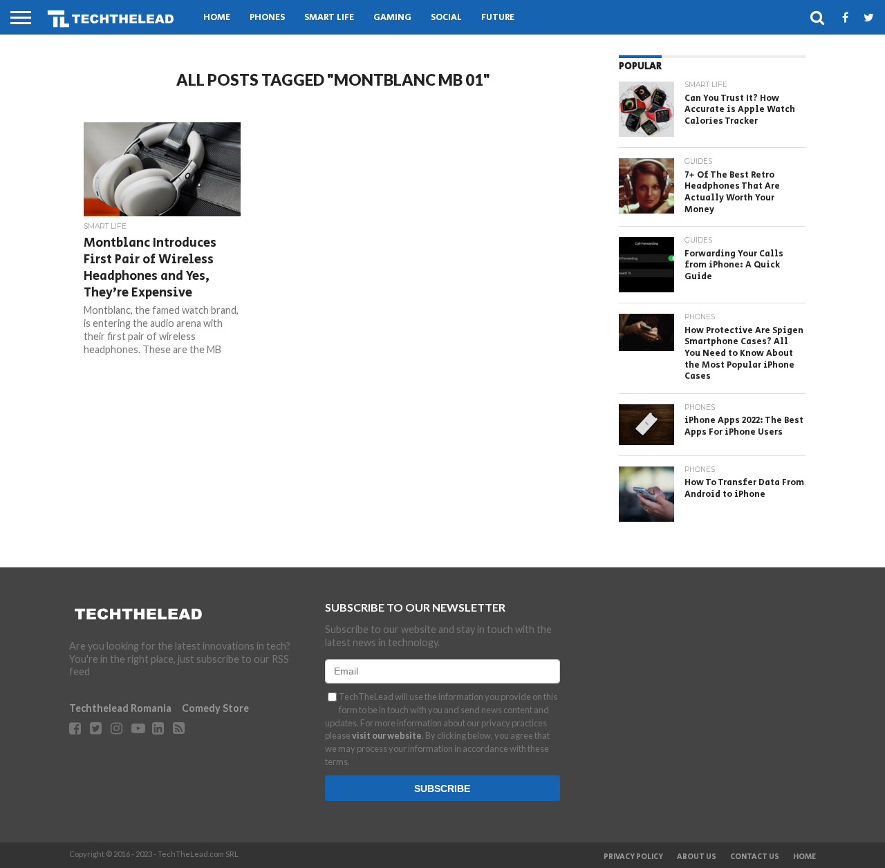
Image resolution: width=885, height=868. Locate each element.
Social (446, 17)
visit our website (387, 735)
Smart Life (329, 17)
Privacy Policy (633, 856)
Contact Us (754, 856)
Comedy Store (215, 708)
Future (497, 17)
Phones (267, 17)
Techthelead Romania (120, 708)
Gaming (392, 17)
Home (216, 17)
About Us (696, 856)
